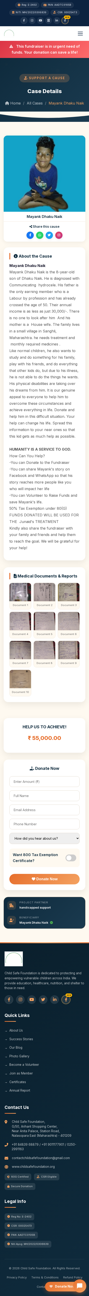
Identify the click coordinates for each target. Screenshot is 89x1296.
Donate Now (46, 879)
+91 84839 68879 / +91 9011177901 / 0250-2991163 (44, 1147)
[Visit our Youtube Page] (31, 999)
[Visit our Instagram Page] (20, 999)
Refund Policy (72, 1277)
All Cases (35, 103)
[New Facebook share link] (65, 20)
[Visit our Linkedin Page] (54, 999)
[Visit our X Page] (43, 999)
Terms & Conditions (45, 1277)
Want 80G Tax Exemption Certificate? (35, 857)
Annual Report (19, 1090)
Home (15, 103)
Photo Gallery (19, 1056)
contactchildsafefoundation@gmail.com (41, 1158)
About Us (16, 1030)
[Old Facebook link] (24, 20)
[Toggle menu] (80, 34)
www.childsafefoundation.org (33, 1166)
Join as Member (21, 1073)
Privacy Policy (17, 1277)
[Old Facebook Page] (9, 999)
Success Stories (21, 1039)
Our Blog (15, 1047)
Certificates (17, 1082)
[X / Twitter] (48, 20)
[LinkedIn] (56, 20)
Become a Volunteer (24, 1064)
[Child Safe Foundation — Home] (9, 33)
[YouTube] (40, 20)
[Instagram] (32, 20)
